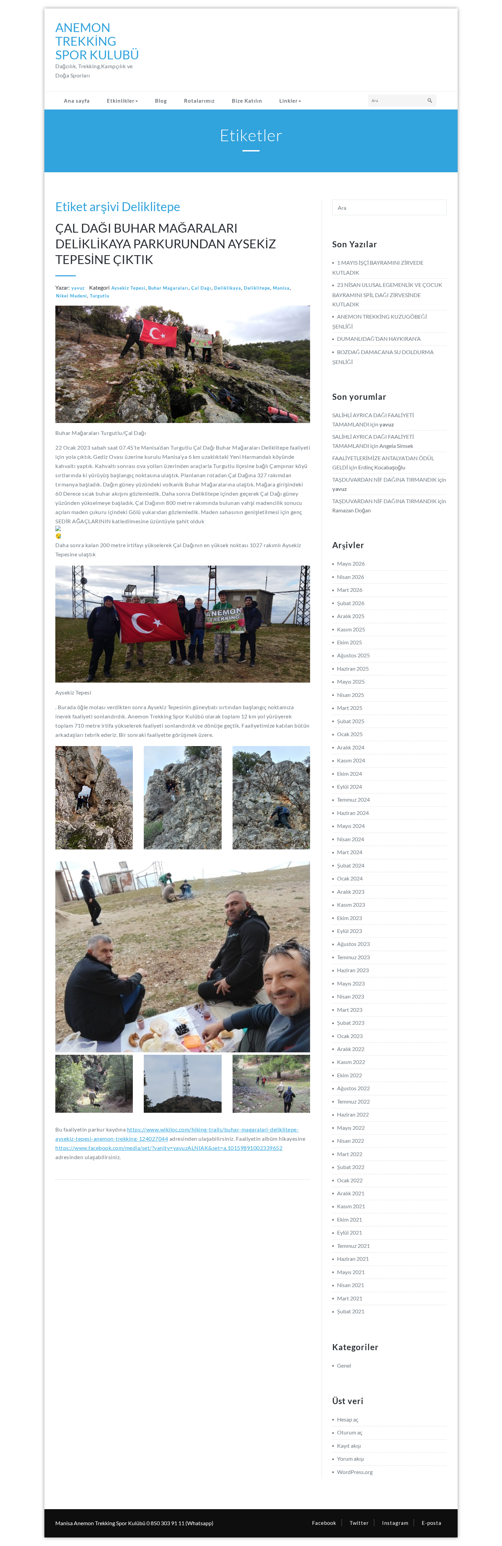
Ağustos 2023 (353, 943)
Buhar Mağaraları (168, 288)
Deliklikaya (227, 288)
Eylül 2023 (349, 931)
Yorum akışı (350, 1458)
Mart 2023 (349, 1009)
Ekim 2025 (349, 642)
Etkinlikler (121, 101)
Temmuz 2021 (353, 1245)
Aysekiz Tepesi (128, 288)
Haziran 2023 (353, 970)
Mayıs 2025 (351, 681)
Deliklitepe (257, 288)
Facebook (324, 1523)
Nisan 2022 (350, 1140)
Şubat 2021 (350, 1311)
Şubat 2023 (350, 1022)
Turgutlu (99, 295)
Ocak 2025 (350, 734)
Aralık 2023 (350, 891)
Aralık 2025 (350, 616)
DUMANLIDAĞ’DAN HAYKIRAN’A (379, 338)
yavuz (78, 288)
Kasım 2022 (351, 1062)
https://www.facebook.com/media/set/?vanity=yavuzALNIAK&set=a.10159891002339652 (168, 1147)
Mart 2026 (349, 589)
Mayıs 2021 (351, 1272)
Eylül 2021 (349, 1232)
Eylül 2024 (349, 786)
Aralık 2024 (350, 747)
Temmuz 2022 (353, 1101)
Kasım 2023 (351, 904)
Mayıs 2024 (351, 825)
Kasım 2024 (351, 760)
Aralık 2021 (350, 1193)
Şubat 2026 (350, 603)
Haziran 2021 (353, 1258)
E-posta (432, 1523)
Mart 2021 (349, 1298)
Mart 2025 (349, 707)
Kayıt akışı (349, 1445)
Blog (161, 101)
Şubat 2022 (350, 1167)
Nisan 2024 (350, 839)
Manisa (281, 288)
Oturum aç (349, 1432)
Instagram (395, 1523)
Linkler (288, 101)
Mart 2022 (349, 1154)
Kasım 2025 (351, 629)
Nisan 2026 (350, 576)
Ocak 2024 (350, 878)
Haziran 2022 (353, 1114)
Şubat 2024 (350, 865)
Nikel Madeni (71, 295)
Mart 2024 (349, 852)
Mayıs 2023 (351, 983)
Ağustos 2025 (353, 655)
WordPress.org (355, 1472)
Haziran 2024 (353, 813)
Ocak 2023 (350, 1036)
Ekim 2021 (349, 1219)
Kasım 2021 (351, 1206)
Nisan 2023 (350, 996)
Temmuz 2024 (353, 799)
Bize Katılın (247, 101)
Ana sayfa (77, 101)
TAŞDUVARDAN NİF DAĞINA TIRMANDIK (384, 479)
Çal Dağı (201, 288)
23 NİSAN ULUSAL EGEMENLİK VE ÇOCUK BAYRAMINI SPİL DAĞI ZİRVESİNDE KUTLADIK (387, 294)
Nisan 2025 (350, 694)
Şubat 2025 (350, 721)
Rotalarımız (199, 101)
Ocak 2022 (350, 1180)
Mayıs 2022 (351, 1127)
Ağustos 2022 (353, 1088)
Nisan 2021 (350, 1285)
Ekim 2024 (349, 773)
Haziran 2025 (353, 668)
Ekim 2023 (349, 918)
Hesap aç (347, 1419)
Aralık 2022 (350, 1049)
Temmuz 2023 (353, 957)
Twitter (359, 1523)
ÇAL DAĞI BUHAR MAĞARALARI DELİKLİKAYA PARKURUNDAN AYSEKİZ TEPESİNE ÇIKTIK (165, 243)
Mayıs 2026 (351, 563)
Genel (344, 1365)
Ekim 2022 (349, 1075)
